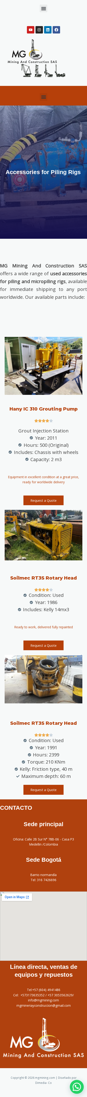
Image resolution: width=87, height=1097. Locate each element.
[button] (43, 8)
